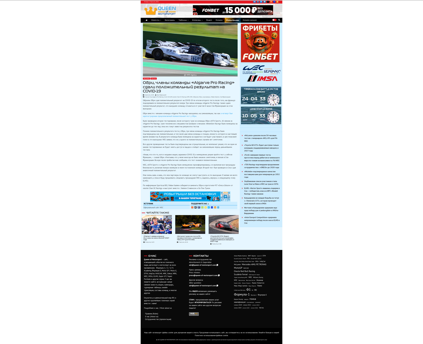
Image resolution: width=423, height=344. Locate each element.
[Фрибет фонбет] (260, 61)
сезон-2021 (247, 305)
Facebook (258, 2)
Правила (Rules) (151, 313)
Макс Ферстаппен (240, 286)
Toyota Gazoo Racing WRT (240, 277)
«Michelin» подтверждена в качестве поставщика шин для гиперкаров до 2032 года (262, 174)
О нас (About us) (151, 316)
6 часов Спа (148, 97)
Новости (155, 20)
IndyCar (262, 261)
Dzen (268, 2)
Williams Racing (258, 277)
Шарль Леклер (238, 299)
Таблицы (183, 20)
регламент (258, 302)
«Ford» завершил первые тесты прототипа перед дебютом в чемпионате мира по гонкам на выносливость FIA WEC (262, 158)
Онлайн (219, 20)
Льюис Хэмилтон (258, 283)
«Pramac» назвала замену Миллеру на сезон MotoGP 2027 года (156, 238)
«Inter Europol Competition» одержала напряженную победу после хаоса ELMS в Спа (262, 220)
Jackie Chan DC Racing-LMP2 (181, 97)
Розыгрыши (232, 20)
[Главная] (146, 20)
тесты (261, 307)
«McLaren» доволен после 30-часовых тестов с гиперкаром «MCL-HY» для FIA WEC (189, 238)
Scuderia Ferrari (241, 274)
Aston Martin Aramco (240, 256)
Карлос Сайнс (237, 283)
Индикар (259, 280)
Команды (196, 20)
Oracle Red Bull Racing (244, 271)
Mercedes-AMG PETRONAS (254, 264)
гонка (253, 299)
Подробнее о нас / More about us (158, 308)
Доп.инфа (218, 207)
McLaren (237, 264)
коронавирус (207, 97)
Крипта (215, 207)
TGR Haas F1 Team (254, 274)
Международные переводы (212, 207)
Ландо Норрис (246, 283)
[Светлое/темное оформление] (274, 20)
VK (254, 2)
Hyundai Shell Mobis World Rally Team (244, 261)
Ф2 (252, 290)
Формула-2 (254, 295)
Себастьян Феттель (239, 290)
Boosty (271, 2)
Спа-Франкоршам (225, 97)
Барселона (241, 280)
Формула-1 (242, 294)
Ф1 (248, 289)
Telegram (264, 2)
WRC (235, 280)
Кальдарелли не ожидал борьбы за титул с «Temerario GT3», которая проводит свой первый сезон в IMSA (261, 201)
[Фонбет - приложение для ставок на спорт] (233, 14)
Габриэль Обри (197, 97)
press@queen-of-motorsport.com (203, 275)
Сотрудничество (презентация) (158, 319)
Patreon (196, 207)
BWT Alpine (252, 256)
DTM (264, 256)
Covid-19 (166, 97)
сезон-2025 (246, 308)
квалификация (240, 302)
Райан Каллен (215, 97)
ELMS (171, 97)
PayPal (199, 207)
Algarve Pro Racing (157, 97)
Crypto (277, 2)
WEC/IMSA (146, 78)
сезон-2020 (238, 305)
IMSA (257, 261)
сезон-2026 (254, 308)
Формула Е (262, 295)
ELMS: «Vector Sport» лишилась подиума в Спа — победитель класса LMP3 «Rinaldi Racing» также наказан (262, 191)
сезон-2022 (255, 305)
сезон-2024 (237, 308)
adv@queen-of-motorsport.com (202, 265)
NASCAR (246, 268)
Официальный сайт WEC (153, 207)
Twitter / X (261, 2)
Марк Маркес (252, 286)
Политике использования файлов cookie (211, 335)
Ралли (259, 285)
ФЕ (255, 290)
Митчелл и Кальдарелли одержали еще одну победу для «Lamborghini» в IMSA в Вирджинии (261, 210)
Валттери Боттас (250, 280)
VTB (209, 207)
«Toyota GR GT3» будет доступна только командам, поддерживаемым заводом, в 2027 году (261, 148)
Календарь (170, 20)
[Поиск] (279, 20)
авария (246, 299)
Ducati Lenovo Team (240, 258)
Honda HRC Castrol (256, 258)
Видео (209, 20)
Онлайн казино (250, 20)
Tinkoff (206, 207)
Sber (202, 207)
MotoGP (238, 267)
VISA (274, 2)
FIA (248, 258)
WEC (191, 97)
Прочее (153, 78)
